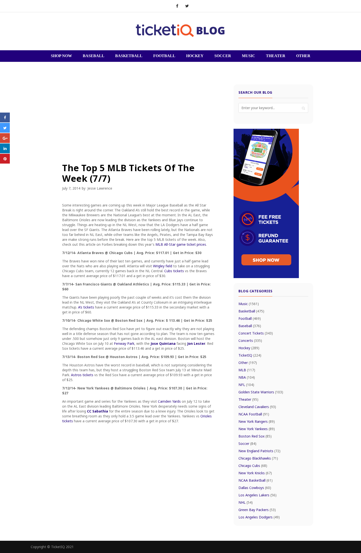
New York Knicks (255, 473)
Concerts (250, 340)
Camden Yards (169, 401)
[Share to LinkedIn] (5, 151)
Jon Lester (196, 343)
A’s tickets (86, 307)
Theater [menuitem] (275, 56)
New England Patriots (259, 451)
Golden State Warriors (260, 392)
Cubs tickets (174, 271)
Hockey (248, 348)
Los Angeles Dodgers (259, 517)
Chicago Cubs (252, 465)
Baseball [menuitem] (93, 56)
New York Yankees (256, 428)
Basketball (251, 311)
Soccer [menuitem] (222, 56)
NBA (246, 377)
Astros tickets (82, 375)
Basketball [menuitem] (128, 56)
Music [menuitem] (248, 56)
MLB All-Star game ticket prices (180, 244)
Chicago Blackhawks (258, 458)
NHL (245, 502)
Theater (248, 399)
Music (248, 303)
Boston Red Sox (255, 436)
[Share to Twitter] (5, 131)
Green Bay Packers (257, 509)
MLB (246, 370)
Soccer (247, 443)
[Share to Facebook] (5, 120)
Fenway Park (124, 343)
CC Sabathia (97, 411)
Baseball (249, 325)
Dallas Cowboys (254, 487)
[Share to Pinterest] (5, 162)
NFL (246, 384)
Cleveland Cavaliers (257, 406)
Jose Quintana (163, 343)
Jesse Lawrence (99, 188)
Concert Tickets (255, 333)
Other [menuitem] (303, 56)
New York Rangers (256, 421)
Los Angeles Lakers (257, 495)
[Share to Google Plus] (5, 141)
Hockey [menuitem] (195, 56)
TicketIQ (249, 355)
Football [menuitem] (164, 56)
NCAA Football (253, 414)
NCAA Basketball (255, 480)
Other (247, 362)
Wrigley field (162, 266)
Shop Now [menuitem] (61, 56)
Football (249, 318)
